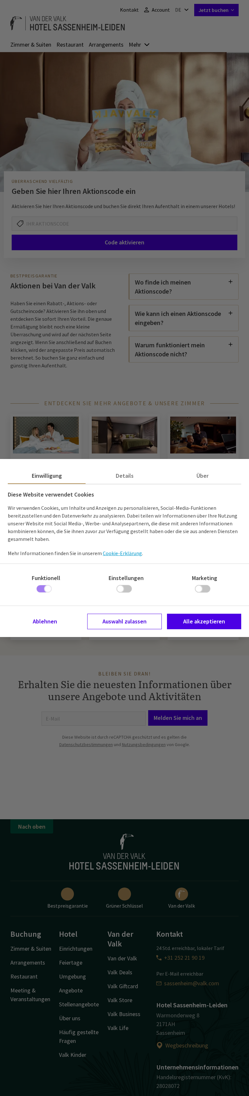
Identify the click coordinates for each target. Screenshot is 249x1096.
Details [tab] (125, 475)
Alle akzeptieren (204, 621)
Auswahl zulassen (124, 621)
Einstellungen (126, 578)
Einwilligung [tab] (47, 475)
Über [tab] (202, 475)
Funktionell (46, 578)
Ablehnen (45, 621)
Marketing (204, 578)
